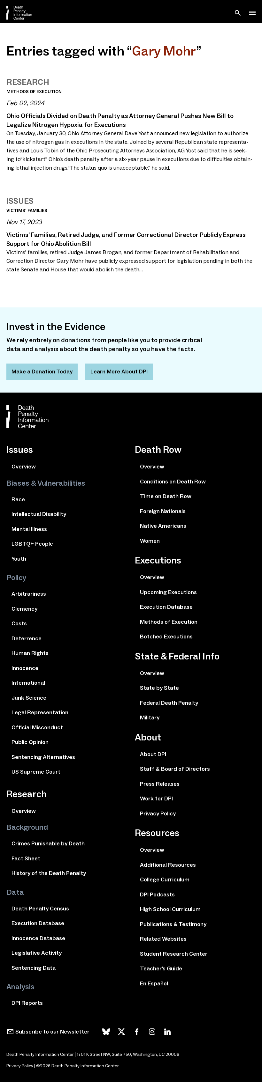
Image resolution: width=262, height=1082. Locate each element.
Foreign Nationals (163, 511)
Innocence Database (38, 938)
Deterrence (27, 638)
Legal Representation (40, 712)
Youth (19, 558)
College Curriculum (164, 879)
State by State (159, 687)
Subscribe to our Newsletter (52, 1031)
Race (18, 499)
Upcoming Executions (168, 592)
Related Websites (163, 938)
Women (150, 540)
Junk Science (29, 697)
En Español (154, 983)
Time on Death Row (165, 496)
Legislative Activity (37, 952)
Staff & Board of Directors (175, 768)
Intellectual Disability (39, 514)
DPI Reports (27, 1002)
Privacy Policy (158, 813)
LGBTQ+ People (32, 543)
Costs (19, 623)
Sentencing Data (34, 967)
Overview (24, 466)
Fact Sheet (26, 858)
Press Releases (160, 783)
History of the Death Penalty (49, 873)
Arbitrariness (29, 593)
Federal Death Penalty (169, 702)
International (28, 682)
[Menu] (252, 12)
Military (149, 717)
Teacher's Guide (161, 968)
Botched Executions (166, 636)
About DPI (153, 754)
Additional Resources (168, 864)
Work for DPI (156, 798)
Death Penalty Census (40, 908)
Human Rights (30, 653)
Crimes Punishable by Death (48, 843)
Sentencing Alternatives (43, 757)
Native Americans (163, 525)
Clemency (24, 608)
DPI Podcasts (157, 894)
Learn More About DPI (119, 371)
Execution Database (38, 923)
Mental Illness (29, 529)
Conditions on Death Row (173, 481)
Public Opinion (30, 742)
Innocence (25, 668)
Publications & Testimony (173, 924)
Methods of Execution (168, 621)
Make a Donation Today (42, 371)
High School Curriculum (170, 909)
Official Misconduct (37, 727)
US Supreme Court (36, 771)
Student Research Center (173, 953)
